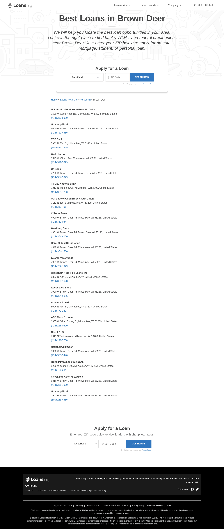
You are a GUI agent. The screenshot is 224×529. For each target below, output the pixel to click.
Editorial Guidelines (57, 491)
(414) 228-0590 (59, 325)
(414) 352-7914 (59, 207)
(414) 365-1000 (59, 385)
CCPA (168, 506)
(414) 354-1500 (59, 251)
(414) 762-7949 (59, 266)
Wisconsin (85, 99)
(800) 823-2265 (59, 147)
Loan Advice (121, 5)
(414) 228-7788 (59, 340)
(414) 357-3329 (59, 177)
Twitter (197, 489)
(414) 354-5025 (59, 296)
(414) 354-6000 (59, 236)
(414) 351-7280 (59, 192)
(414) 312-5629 (59, 162)
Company (173, 5)
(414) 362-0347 (59, 221)
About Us (29, 491)
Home (54, 99)
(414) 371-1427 (59, 310)
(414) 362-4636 (59, 132)
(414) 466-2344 (59, 370)
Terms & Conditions (155, 506)
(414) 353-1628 (59, 281)
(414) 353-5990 (59, 118)
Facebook (192, 489)
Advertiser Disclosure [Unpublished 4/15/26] (87, 491)
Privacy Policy (138, 506)
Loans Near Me (147, 5)
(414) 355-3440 (59, 355)
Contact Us (41, 491)
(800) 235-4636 (59, 399)
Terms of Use (146, 450)
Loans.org (79, 506)
